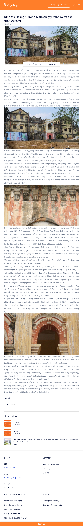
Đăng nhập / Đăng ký (58, 5)
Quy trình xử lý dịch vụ (13, 505)
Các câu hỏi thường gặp (52, 505)
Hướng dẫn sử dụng (51, 501)
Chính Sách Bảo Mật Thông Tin (16, 518)
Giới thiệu (16, 422)
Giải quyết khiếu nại (12, 513)
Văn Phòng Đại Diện (51, 464)
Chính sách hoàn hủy (12, 509)
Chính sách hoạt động (13, 501)
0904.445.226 (10, 467)
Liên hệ (15, 431)
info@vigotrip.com (12, 477)
